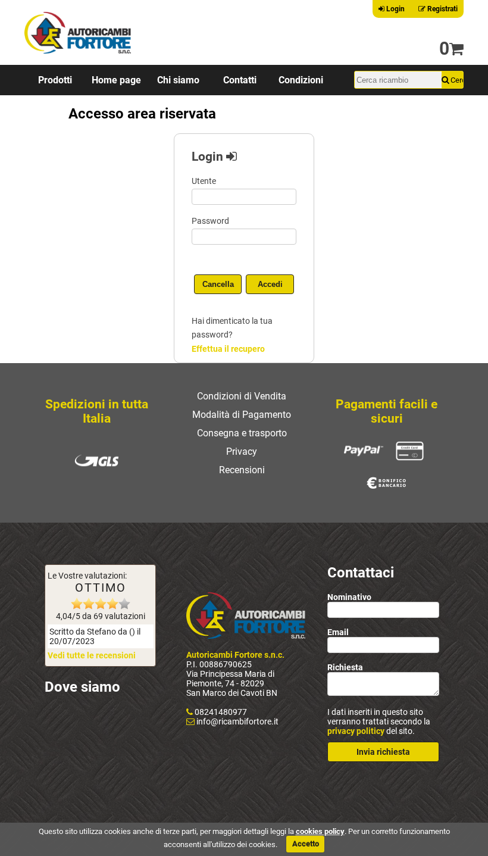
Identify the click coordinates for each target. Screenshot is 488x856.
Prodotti (55, 80)
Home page (116, 80)
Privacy (241, 451)
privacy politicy (355, 731)
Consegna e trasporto (242, 433)
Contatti (239, 80)
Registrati (442, 9)
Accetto (305, 843)
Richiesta (345, 667)
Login (394, 9)
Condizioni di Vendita (241, 396)
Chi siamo (178, 80)
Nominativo (349, 597)
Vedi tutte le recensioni (92, 655)
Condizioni (301, 80)
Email (338, 632)
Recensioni (242, 470)
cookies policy (320, 831)
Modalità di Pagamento (241, 414)
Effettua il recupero (228, 349)
